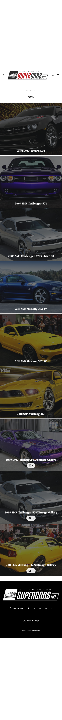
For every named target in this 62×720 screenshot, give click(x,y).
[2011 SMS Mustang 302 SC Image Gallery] (31, 550)
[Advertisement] (31, 34)
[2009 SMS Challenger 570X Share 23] (31, 234)
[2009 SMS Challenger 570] (31, 182)
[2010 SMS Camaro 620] (31, 129)
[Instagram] (40, 608)
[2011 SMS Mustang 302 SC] (31, 340)
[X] (34, 608)
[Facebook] (28, 608)
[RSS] (46, 608)
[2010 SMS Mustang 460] (31, 392)
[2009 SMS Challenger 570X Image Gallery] (31, 497)
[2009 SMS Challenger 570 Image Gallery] (31, 445)
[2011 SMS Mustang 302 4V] (31, 287)
